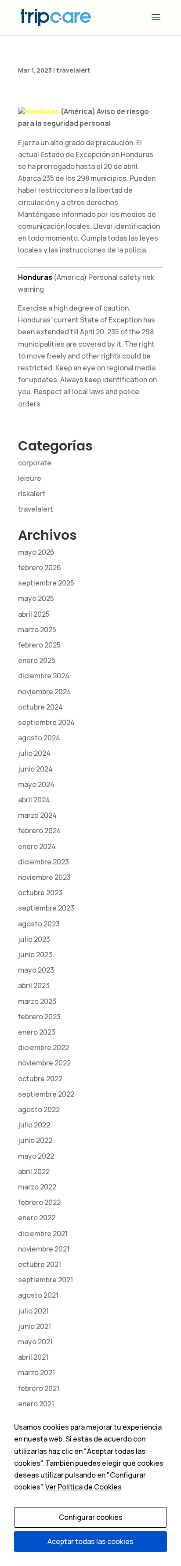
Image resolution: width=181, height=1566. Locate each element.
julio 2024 (34, 753)
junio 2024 (35, 769)
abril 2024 (34, 800)
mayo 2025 (36, 598)
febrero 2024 (39, 830)
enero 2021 (36, 1404)
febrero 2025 (39, 645)
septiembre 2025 (46, 583)
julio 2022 (34, 1125)
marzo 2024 (37, 815)
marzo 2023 (37, 1001)
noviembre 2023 (44, 877)
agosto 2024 (39, 738)
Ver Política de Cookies (83, 1487)
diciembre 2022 (43, 1047)
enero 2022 (36, 1217)
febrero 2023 (39, 1016)
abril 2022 (34, 1171)
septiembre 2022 (46, 1094)
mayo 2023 (36, 970)
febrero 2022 (39, 1202)
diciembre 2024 (43, 676)
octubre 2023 (40, 892)
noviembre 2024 (44, 691)
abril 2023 (34, 985)
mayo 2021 (35, 1341)
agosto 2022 (39, 1109)
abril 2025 (34, 614)
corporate (34, 463)
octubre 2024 (40, 707)
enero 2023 (36, 1032)
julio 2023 (34, 939)
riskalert (32, 493)
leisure (29, 478)
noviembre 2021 (43, 1249)
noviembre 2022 (44, 1063)
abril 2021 (33, 1357)
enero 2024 (37, 846)
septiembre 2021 (45, 1279)
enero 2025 (36, 660)
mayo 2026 (36, 552)
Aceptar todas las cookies (90, 1541)
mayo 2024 (36, 784)
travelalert (73, 70)
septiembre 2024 (46, 722)
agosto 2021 (38, 1295)
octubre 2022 (40, 1078)
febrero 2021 (38, 1388)
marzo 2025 (37, 629)
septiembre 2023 (46, 908)
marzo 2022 (37, 1187)
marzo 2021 (36, 1372)
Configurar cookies (91, 1517)
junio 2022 (35, 1140)
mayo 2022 (36, 1156)
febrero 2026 (39, 567)
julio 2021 (33, 1311)
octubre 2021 (39, 1264)
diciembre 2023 (43, 862)
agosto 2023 (39, 924)
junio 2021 (34, 1326)
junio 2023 (35, 954)
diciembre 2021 (43, 1233)
